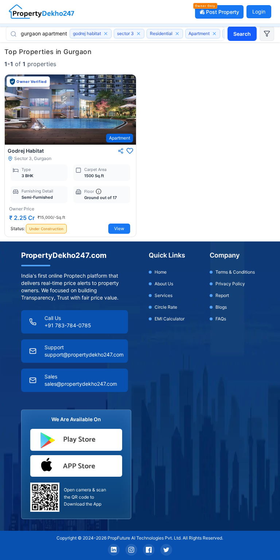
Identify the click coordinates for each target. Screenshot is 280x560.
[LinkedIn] (114, 550)
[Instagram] (131, 550)
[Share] (121, 151)
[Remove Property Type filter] (214, 33)
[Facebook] (149, 550)
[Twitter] (166, 550)
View (119, 228)
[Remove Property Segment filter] (177, 33)
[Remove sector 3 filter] (138, 33)
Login (258, 11)
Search (242, 34)
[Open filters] (267, 33)
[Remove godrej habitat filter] (105, 33)
